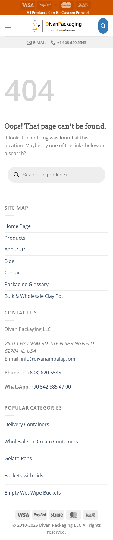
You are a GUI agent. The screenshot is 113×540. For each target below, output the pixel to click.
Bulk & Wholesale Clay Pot (34, 296)
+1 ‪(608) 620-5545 (41, 372)
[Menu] (8, 25)
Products (15, 238)
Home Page (18, 226)
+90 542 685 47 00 (51, 386)
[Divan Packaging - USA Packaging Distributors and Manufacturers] (57, 26)
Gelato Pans (18, 458)
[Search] (103, 26)
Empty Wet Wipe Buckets (33, 492)
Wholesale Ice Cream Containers (41, 441)
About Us (15, 249)
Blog (9, 261)
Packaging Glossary (27, 284)
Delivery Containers (27, 424)
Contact (13, 272)
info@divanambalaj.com (48, 358)
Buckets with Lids (24, 475)
